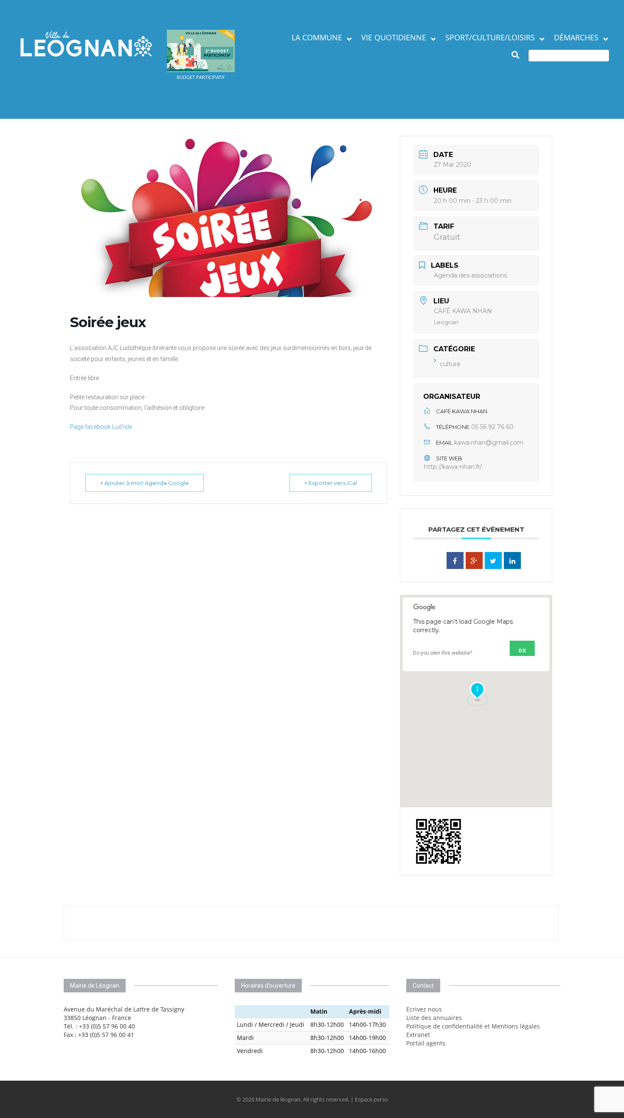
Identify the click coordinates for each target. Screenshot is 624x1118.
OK (522, 651)
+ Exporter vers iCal (330, 482)
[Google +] (474, 560)
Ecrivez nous (424, 1009)
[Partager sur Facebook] (455, 560)
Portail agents (425, 1043)
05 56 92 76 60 (492, 427)
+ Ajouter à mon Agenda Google (144, 482)
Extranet (418, 1035)
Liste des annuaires (434, 1018)
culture (450, 364)
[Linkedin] (512, 560)
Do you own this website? (442, 653)
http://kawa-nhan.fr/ (453, 467)
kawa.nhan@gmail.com (488, 442)
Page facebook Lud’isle (101, 426)
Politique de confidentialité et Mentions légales (473, 1026)
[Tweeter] (493, 560)
